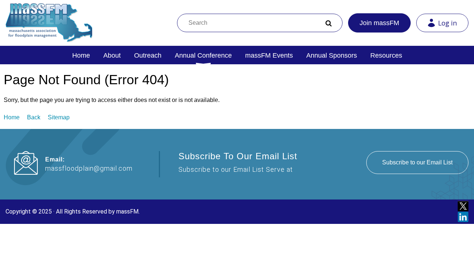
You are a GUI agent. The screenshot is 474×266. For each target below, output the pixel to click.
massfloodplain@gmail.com (89, 168)
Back (33, 117)
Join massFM (379, 23)
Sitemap (59, 117)
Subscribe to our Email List (417, 162)
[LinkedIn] (463, 217)
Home (12, 117)
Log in (447, 22)
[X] (463, 206)
